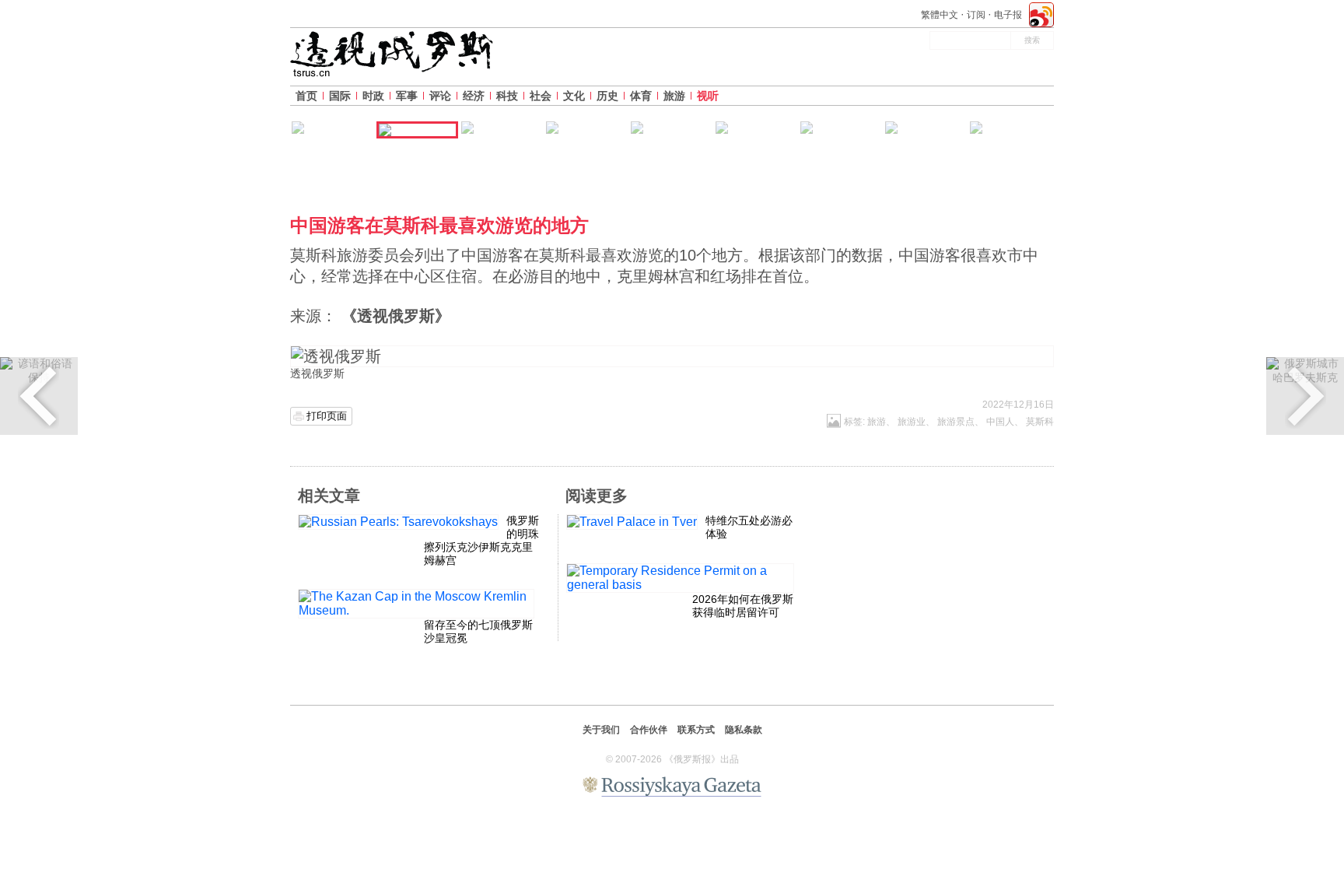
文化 (574, 96)
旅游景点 (956, 421)
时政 (373, 96)
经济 (474, 96)
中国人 (1000, 421)
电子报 (1008, 14)
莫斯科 (1040, 421)
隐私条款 (743, 729)
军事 (407, 96)
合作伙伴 (648, 729)
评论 (440, 96)
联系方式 (696, 729)
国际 (340, 96)
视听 (708, 96)
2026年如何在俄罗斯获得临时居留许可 (742, 605)
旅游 (674, 96)
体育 (641, 96)
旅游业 (912, 421)
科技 (507, 96)
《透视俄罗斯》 (395, 315)
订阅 (976, 14)
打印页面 (326, 416)
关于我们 (601, 729)
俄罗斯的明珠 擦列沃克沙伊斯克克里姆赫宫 (481, 540)
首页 (306, 96)
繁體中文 (939, 14)
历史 (607, 96)
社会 (540, 96)
